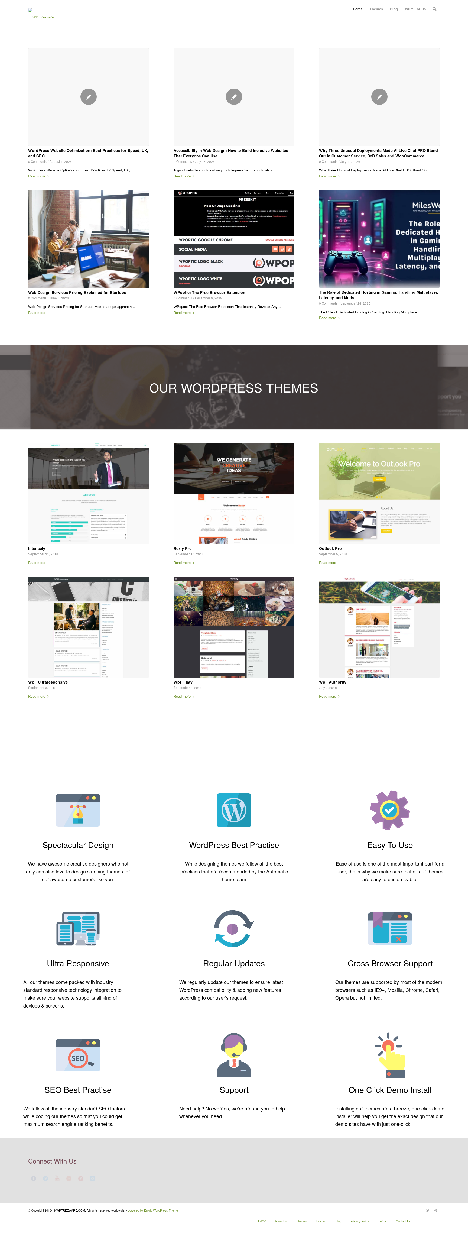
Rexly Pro (183, 548)
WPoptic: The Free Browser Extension (209, 292)
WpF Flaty (183, 682)
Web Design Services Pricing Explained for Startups (77, 292)
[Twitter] (428, 1210)
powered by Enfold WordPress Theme (153, 1210)
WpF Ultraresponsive (48, 682)
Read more (36, 176)
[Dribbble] (436, 1210)
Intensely (36, 548)
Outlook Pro (330, 548)
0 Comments (37, 161)
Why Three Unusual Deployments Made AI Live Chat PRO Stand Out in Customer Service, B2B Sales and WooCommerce (378, 153)
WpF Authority (332, 682)
